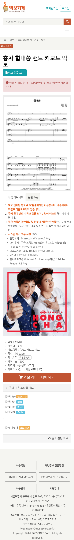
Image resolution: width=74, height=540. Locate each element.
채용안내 (54, 488)
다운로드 (47, 242)
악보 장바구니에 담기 (39, 377)
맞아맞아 (13, 427)
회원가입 (53, 8)
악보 (12, 40)
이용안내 (20, 488)
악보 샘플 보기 (16, 72)
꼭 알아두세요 (15, 197)
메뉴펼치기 (6, 46)
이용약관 (20, 465)
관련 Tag (33, 197)
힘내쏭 (12, 396)
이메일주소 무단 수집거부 (54, 476)
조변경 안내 (24, 357)
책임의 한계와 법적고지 (21, 476)
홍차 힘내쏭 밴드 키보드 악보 (31, 40)
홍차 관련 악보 (59, 438)
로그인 (65, 8)
